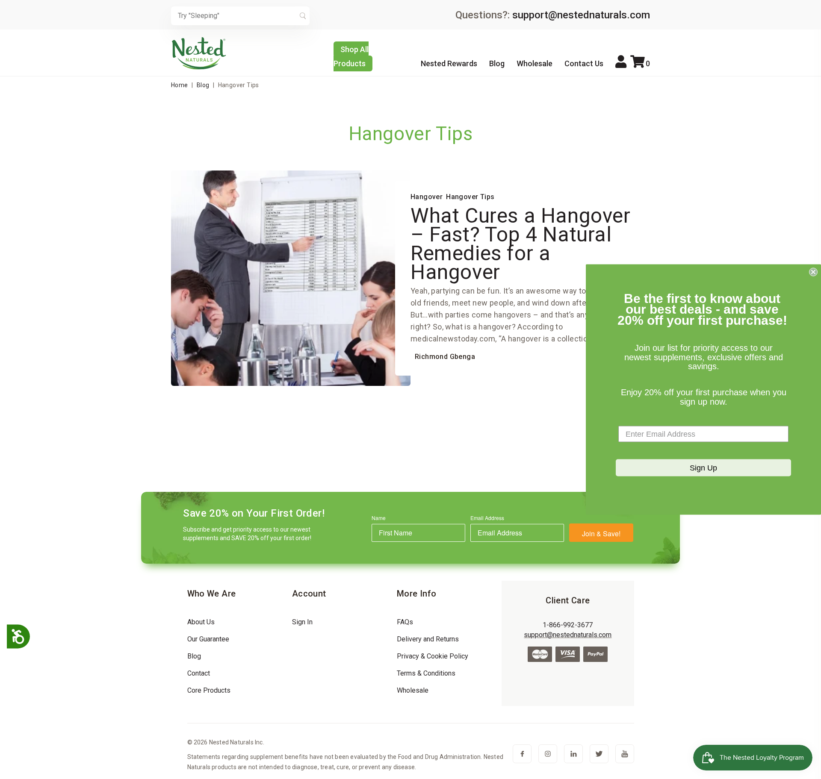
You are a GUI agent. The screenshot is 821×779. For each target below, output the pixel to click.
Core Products (208, 690)
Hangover (426, 197)
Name (379, 517)
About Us (201, 622)
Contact (198, 673)
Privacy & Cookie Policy (432, 656)
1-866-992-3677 (568, 625)
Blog (497, 63)
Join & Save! (601, 533)
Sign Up (703, 468)
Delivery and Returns (428, 639)
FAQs (405, 622)
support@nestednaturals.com (581, 15)
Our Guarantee (208, 639)
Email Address (487, 517)
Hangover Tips (470, 197)
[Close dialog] (813, 272)
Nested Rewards (449, 63)
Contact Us (583, 63)
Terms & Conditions (426, 673)
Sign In (302, 622)
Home (179, 85)
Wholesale (534, 63)
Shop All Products (351, 56)
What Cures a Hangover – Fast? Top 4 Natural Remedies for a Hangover (520, 243)
